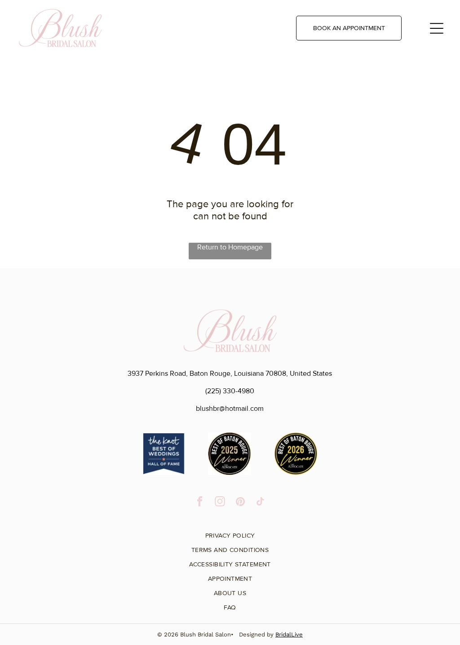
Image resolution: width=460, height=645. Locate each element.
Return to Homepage (230, 247)
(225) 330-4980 (229, 391)
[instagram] (220, 503)
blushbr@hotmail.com (230, 408)
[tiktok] (260, 503)
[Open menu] (436, 28)
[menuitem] (230, 532)
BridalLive (289, 634)
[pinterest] (240, 503)
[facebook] (200, 503)
